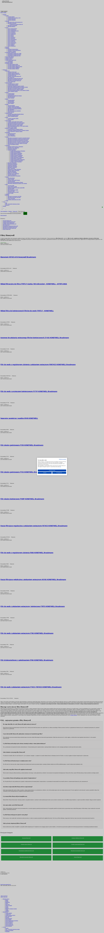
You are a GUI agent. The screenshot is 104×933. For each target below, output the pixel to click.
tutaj (60, 466)
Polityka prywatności (62, 459)
